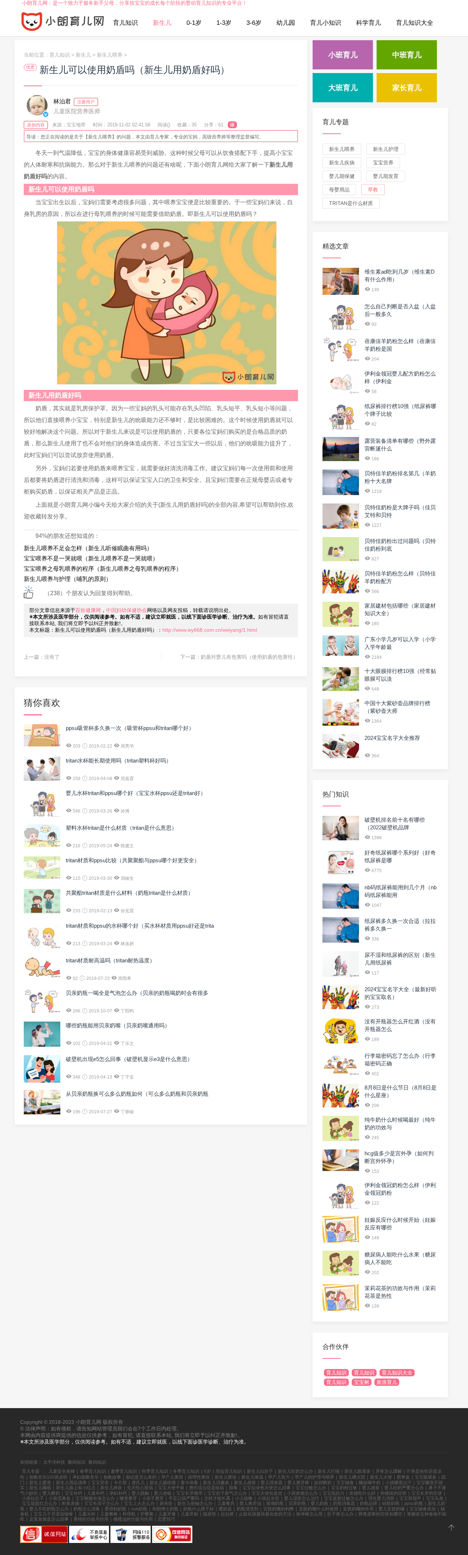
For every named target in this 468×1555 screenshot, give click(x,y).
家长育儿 (407, 88)
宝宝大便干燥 (171, 1487)
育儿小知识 (325, 22)
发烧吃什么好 (362, 1493)
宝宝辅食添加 (423, 1509)
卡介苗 (120, 1482)
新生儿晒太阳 (352, 1477)
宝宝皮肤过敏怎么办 (343, 1498)
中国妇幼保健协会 (126, 610)
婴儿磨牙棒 (298, 1482)
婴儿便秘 (162, 1493)
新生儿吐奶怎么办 (295, 1471)
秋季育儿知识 (155, 1471)
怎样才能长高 (217, 1498)
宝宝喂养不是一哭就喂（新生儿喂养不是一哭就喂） (91, 558)
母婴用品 (339, 190)
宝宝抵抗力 (333, 1493)
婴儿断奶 (51, 1493)
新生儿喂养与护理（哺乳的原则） (68, 579)
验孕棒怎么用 (309, 1514)
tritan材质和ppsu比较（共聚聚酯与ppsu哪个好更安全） (133, 860)
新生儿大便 (381, 1477)
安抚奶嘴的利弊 (278, 1509)
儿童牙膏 (167, 1514)
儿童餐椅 (109, 1514)
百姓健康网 (88, 610)
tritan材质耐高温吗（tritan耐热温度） (110, 960)
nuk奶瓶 (139, 1509)
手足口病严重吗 (184, 1498)
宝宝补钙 (73, 1493)
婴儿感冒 (371, 1487)
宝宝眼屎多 (426, 1477)
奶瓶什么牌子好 (198, 1509)
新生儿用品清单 (71, 1482)
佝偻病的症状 (393, 1493)
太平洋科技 (54, 1462)
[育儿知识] (63, 23)
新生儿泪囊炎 (216, 1482)
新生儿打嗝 (329, 1471)
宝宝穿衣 (100, 1482)
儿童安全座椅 (62, 1471)
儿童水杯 (86, 1514)
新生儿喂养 (109, 55)
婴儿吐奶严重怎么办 (404, 1487)
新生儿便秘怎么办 (194, 1503)
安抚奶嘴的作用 (358, 1509)
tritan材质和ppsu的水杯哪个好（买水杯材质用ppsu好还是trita (140, 926)
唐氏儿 (138, 1482)
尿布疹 (166, 1503)
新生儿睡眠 (40, 1487)
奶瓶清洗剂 (247, 1509)
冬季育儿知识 (186, 1471)
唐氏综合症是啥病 (206, 1487)
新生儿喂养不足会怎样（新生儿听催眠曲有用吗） (88, 548)
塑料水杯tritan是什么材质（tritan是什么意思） (121, 828)
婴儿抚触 (140, 1493)
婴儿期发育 (386, 176)
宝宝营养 (383, 163)
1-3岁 (223, 22)
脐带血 (403, 1477)
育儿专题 (335, 122)
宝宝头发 (435, 1498)
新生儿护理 (386, 149)
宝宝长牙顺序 (189, 1493)
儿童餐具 (226, 1503)
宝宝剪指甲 (410, 1498)
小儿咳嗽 (244, 1498)
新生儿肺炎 (111, 1487)
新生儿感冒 (245, 1482)
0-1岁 (193, 22)
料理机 (129, 1514)
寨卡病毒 (189, 1482)
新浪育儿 (387, 1382)
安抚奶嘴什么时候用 (318, 1509)
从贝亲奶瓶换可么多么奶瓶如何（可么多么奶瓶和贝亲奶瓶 (137, 1094)
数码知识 (77, 1462)
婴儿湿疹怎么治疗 (301, 1498)
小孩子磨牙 (153, 1498)
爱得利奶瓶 (116, 1509)
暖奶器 (225, 1509)
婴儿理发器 (272, 1482)
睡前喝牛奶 (370, 1482)
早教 (373, 190)
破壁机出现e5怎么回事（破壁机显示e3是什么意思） (129, 1059)
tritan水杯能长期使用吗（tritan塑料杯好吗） (118, 760)
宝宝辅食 (345, 1482)
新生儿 (162, 22)
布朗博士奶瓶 (165, 1509)
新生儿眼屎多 (357, 1471)
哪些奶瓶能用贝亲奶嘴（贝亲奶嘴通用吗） (118, 1025)
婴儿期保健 (342, 176)
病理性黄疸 (199, 1477)
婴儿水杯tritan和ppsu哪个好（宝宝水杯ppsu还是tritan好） (136, 793)
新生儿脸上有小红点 (75, 1487)
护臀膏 (147, 1514)
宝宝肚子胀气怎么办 (227, 1493)
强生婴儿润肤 (381, 1498)
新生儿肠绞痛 (163, 1482)
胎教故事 (112, 1477)
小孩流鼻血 (60, 1498)
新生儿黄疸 (226, 1477)
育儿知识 (125, 22)
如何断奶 (323, 1482)
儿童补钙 (96, 1493)
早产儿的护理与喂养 (314, 1477)
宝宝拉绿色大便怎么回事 (266, 1487)
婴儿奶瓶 (319, 1503)
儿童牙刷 (189, 1514)
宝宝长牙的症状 (426, 1493)
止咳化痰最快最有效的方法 (265, 1514)
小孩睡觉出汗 (398, 1482)
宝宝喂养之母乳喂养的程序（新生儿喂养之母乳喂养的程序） (103, 569)
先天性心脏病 (140, 1487)
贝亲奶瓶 (297, 1503)
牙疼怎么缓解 (388, 1471)
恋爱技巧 (166, 1519)
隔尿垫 (209, 1514)
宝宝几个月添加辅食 (53, 1514)
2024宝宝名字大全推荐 (392, 738)
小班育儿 (343, 55)
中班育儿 (407, 55)
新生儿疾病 (342, 163)
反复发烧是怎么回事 (49, 1519)
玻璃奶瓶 (275, 1503)
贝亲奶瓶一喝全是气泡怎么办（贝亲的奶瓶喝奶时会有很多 (137, 993)
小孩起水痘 (268, 1498)
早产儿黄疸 (172, 1477)
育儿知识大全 (414, 22)
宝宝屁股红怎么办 (39, 1503)
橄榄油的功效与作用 (133, 1519)
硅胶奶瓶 (391, 1503)
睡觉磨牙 (128, 1498)
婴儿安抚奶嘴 (391, 1509)
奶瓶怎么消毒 (86, 1509)
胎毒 (233, 1487)
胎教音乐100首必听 (48, 1477)
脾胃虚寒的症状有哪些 (380, 1514)
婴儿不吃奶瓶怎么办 (49, 1509)
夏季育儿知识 (124, 1471)
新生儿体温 (252, 1477)
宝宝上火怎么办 (139, 1503)
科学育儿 (368, 22)
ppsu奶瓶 (413, 1503)
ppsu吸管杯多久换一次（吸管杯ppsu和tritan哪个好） (130, 728)
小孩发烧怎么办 (302, 1493)
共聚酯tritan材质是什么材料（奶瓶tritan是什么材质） (129, 893)
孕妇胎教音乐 (85, 1477)
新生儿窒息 (40, 1482)
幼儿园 (285, 22)
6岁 (207, 1471)
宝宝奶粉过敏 (344, 1487)
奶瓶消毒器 (344, 1503)
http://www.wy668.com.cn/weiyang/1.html (209, 630)
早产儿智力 (279, 1477)
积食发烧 (70, 1503)
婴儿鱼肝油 (250, 1503)
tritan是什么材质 (351, 203)
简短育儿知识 (229, 1471)
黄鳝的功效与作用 (91, 1519)
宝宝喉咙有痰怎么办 (95, 1498)
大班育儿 (343, 88)
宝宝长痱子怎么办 (101, 1503)
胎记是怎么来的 (141, 1477)
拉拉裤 (227, 1514)
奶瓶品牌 (368, 1503)
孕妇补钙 (118, 1493)
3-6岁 (253, 22)
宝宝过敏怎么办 (310, 1487)
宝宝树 (361, 1382)
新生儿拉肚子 (260, 1471)
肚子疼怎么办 (340, 1514)
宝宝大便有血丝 (267, 1493)
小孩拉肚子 (33, 1498)
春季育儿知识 (93, 1471)
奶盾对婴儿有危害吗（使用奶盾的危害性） (249, 657)
